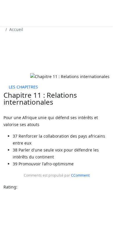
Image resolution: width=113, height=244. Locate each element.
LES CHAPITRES (23, 87)
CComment (80, 175)
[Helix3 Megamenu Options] (32, 12)
